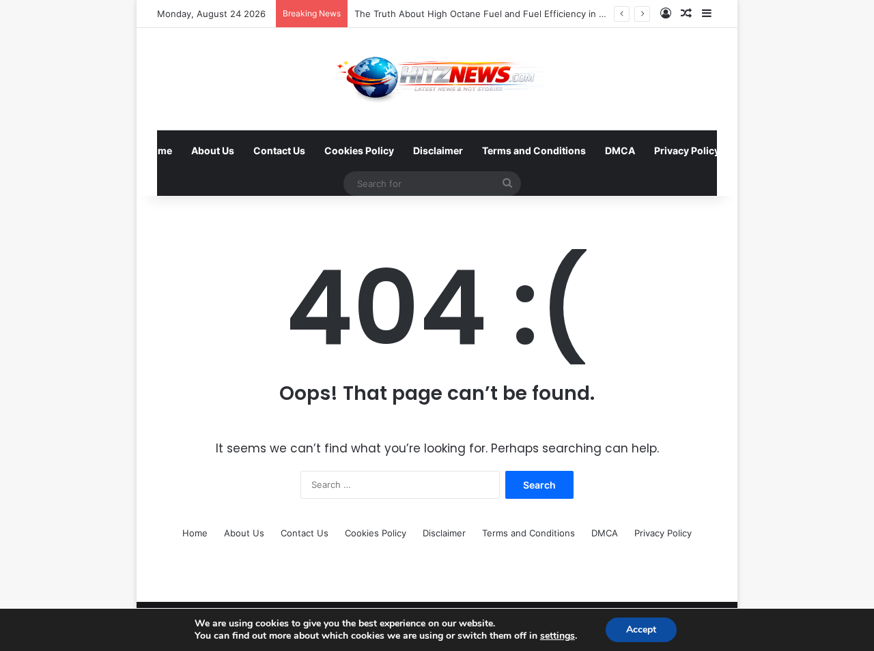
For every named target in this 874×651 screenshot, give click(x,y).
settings (557, 636)
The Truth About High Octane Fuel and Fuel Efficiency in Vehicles (494, 13)
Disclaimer (438, 150)
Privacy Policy (687, 150)
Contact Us (279, 150)
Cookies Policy (359, 150)
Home (158, 150)
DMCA (620, 150)
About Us (212, 150)
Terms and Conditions (534, 150)
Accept (641, 629)
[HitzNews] (437, 79)
